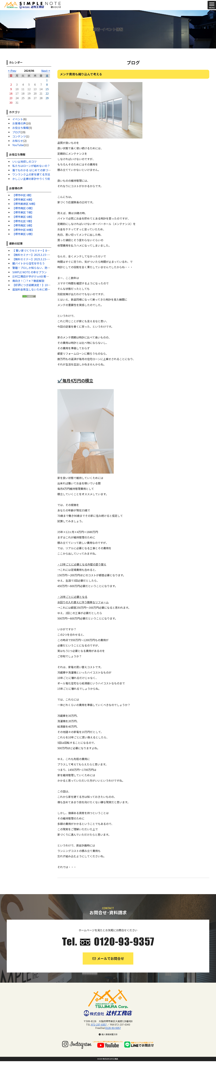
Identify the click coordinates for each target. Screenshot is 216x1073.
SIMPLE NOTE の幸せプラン (29, 272)
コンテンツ (19, 136)
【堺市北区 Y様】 (22, 221)
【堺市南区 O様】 (23, 208)
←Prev (12, 71)
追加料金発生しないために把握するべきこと (39, 289)
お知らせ (17, 141)
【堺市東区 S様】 (23, 217)
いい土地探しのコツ (24, 161)
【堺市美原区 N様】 (24, 204)
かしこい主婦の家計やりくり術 (31, 179)
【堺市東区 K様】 (23, 199)
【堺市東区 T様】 (23, 212)
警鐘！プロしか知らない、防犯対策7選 (36, 268)
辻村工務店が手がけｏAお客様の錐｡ (34, 276)
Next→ (45, 71)
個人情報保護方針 (109, 1034)
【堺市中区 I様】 (22, 195)
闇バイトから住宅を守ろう (28, 263)
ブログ (16, 132)
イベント (17, 119)
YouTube (18, 145)
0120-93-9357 (113, 1028)
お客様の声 (19, 123)
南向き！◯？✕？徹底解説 (28, 281)
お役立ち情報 (20, 128)
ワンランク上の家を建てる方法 (31, 174)
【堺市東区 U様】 (23, 234)
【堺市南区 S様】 (23, 225)
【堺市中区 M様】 (23, 230)
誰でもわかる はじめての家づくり (32, 170)
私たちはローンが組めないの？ (31, 166)
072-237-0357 (99, 1024)
